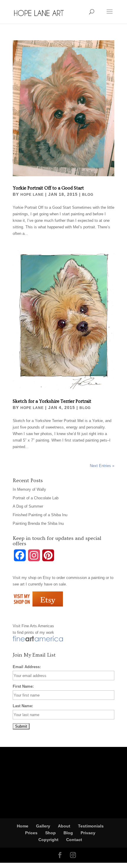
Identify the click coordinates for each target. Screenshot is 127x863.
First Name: (23, 686)
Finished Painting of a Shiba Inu (40, 515)
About (64, 826)
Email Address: (27, 667)
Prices (31, 832)
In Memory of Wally (29, 489)
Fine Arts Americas (38, 626)
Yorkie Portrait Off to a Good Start (48, 188)
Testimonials (91, 826)
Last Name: (23, 706)
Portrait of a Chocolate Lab (35, 498)
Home (22, 826)
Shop (50, 832)
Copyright (48, 839)
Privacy (88, 832)
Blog (87, 195)
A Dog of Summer (28, 506)
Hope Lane (32, 195)
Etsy (47, 577)
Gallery (43, 826)
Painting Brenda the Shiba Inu (38, 523)
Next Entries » (102, 465)
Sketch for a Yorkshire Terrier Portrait (52, 401)
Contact (74, 839)
